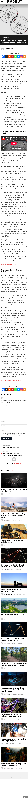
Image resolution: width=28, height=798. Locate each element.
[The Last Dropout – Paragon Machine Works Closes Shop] (14, 531)
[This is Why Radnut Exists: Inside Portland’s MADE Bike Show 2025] (14, 705)
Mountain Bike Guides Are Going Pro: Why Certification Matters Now (13, 764)
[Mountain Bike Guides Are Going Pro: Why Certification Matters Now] (14, 754)
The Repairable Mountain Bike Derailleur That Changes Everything (13, 740)
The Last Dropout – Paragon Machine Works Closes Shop (12, 541)
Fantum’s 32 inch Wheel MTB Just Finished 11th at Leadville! (14, 490)
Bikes (11, 470)
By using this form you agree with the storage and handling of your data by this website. (14, 434)
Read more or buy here (8, 265)
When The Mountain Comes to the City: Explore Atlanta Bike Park (13, 615)
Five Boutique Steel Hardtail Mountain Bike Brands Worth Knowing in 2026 (12, 566)
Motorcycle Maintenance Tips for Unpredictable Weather (11, 590)
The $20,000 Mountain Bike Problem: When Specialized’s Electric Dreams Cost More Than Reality (13, 689)
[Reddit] (9, 56)
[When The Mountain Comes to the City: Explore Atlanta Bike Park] (14, 605)
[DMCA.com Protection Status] (14, 797)
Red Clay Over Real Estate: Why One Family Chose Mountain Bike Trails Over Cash (14, 664)
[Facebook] (3, 56)
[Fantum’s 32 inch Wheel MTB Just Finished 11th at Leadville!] (14, 480)
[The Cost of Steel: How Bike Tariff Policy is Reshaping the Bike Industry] (14, 629)
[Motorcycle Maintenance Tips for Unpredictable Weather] (14, 580)
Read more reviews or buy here (11, 380)
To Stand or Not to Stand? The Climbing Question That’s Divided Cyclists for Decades (13, 515)
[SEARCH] (26, 1)
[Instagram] (21, 56)
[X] (6, 56)
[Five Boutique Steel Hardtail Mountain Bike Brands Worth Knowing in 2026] (14, 555)
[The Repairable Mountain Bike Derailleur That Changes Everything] (14, 730)
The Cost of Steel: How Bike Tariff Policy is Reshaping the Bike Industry (14, 640)
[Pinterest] (12, 56)
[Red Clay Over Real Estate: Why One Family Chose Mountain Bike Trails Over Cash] (14, 654)
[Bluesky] (18, 56)
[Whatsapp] (15, 56)
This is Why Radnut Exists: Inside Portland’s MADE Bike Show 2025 (11, 715)
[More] (24, 56)
